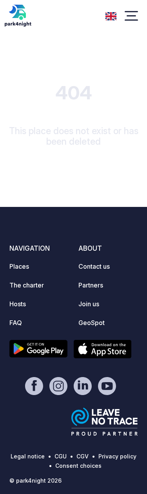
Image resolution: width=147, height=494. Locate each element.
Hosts (17, 304)
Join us (88, 304)
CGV (82, 456)
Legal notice (28, 456)
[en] (111, 15)
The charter (26, 285)
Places (19, 266)
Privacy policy (117, 456)
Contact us (94, 266)
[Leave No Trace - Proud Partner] (104, 422)
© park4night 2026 (35, 480)
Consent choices (78, 465)
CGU (60, 456)
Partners (90, 285)
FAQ (15, 323)
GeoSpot (91, 323)
